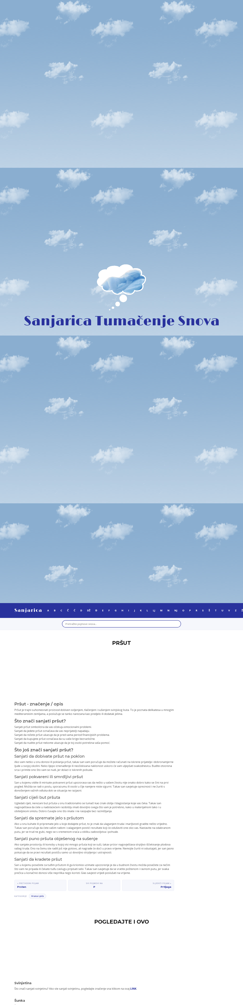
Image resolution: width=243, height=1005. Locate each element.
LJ (154, 610)
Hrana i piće (37, 896)
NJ (175, 610)
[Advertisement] (121, 672)
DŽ (88, 610)
